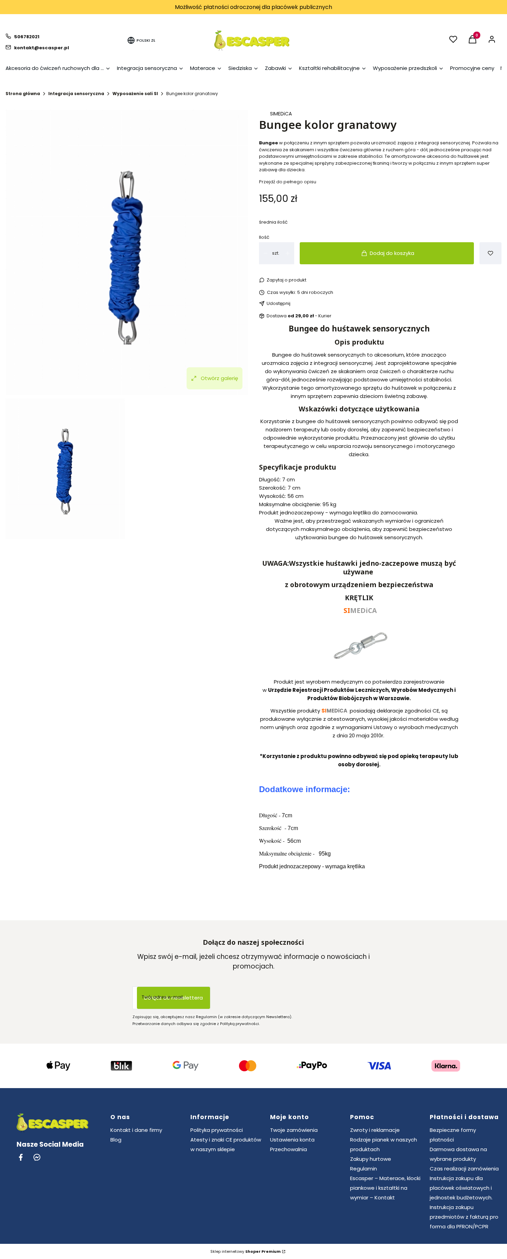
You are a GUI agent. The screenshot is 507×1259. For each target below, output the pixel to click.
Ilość (264, 237)
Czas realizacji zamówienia (464, 1168)
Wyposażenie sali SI (135, 93)
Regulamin (363, 1168)
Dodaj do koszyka (392, 253)
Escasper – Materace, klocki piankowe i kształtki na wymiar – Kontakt (385, 1188)
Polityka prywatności (216, 1130)
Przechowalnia (288, 1149)
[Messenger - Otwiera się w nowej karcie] (37, 1157)
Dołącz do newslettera (173, 997)
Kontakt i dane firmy (136, 1130)
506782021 (26, 36)
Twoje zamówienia (294, 1130)
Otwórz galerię (219, 378)
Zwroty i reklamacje (375, 1130)
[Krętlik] (359, 669)
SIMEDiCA (281, 113)
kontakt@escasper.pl (41, 47)
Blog (115, 1139)
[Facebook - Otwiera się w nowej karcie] (21, 1157)
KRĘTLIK (359, 597)
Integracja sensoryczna (76, 93)
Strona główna (23, 93)
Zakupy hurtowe (370, 1159)
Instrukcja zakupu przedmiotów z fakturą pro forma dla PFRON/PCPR (464, 1217)
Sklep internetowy (245, 1251)
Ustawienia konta (292, 1139)
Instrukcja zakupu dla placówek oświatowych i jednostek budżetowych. (461, 1188)
